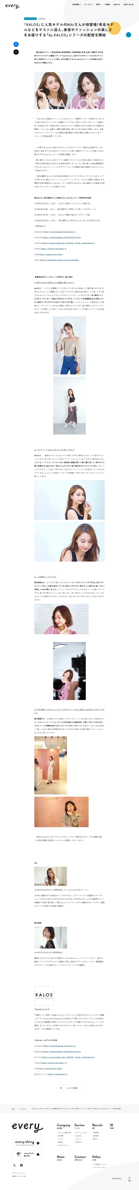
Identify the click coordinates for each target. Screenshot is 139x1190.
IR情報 (107, 4)
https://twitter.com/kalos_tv (54, 248)
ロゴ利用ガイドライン (99, 1164)
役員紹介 (60, 1142)
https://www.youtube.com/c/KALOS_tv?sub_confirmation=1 (68, 243)
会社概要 (60, 1136)
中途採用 (95, 1132)
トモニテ (78, 1139)
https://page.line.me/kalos (50, 254)
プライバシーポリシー (19, 1173)
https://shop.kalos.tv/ (57, 1074)
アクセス (60, 1139)
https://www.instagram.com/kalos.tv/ (59, 231)
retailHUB (78, 1136)
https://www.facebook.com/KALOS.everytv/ (62, 237)
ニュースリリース (30, 19)
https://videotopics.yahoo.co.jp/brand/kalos (59, 260)
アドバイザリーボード (99, 1167)
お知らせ (116, 4)
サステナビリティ (63, 1145)
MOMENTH (79, 1142)
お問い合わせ (129, 4)
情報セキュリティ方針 (19, 1176)
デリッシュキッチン (81, 1132)
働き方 (95, 1139)
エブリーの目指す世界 (64, 1132)
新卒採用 (95, 1136)
